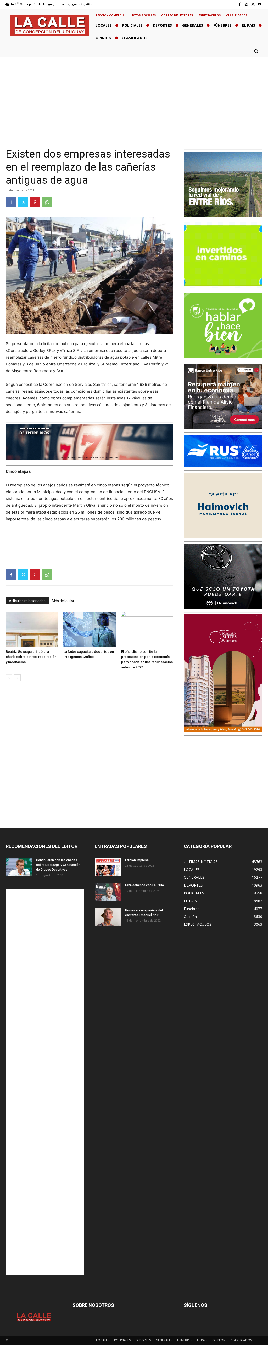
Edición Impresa (137, 860)
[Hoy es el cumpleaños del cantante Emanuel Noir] (108, 917)
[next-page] (17, 677)
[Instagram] (246, 4)
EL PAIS (202, 1340)
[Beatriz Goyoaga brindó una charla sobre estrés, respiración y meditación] (32, 629)
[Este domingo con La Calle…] (108, 892)
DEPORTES (143, 1340)
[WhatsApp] (47, 202)
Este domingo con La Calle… (145, 885)
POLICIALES (122, 1340)
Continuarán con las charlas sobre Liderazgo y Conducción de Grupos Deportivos (58, 864)
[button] (256, 50)
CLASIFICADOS (241, 1340)
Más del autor (63, 601)
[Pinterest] (35, 202)
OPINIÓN (219, 1340)
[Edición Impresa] (108, 867)
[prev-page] (9, 677)
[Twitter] (253, 4)
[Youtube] (259, 4)
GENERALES (164, 1340)
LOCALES (102, 1340)
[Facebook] (239, 4)
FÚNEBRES (184, 1340)
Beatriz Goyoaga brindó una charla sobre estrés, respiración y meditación (31, 657)
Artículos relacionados (27, 601)
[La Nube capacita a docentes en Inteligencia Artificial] (89, 629)
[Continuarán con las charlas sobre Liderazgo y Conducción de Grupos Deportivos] (19, 867)
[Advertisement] (134, 96)
